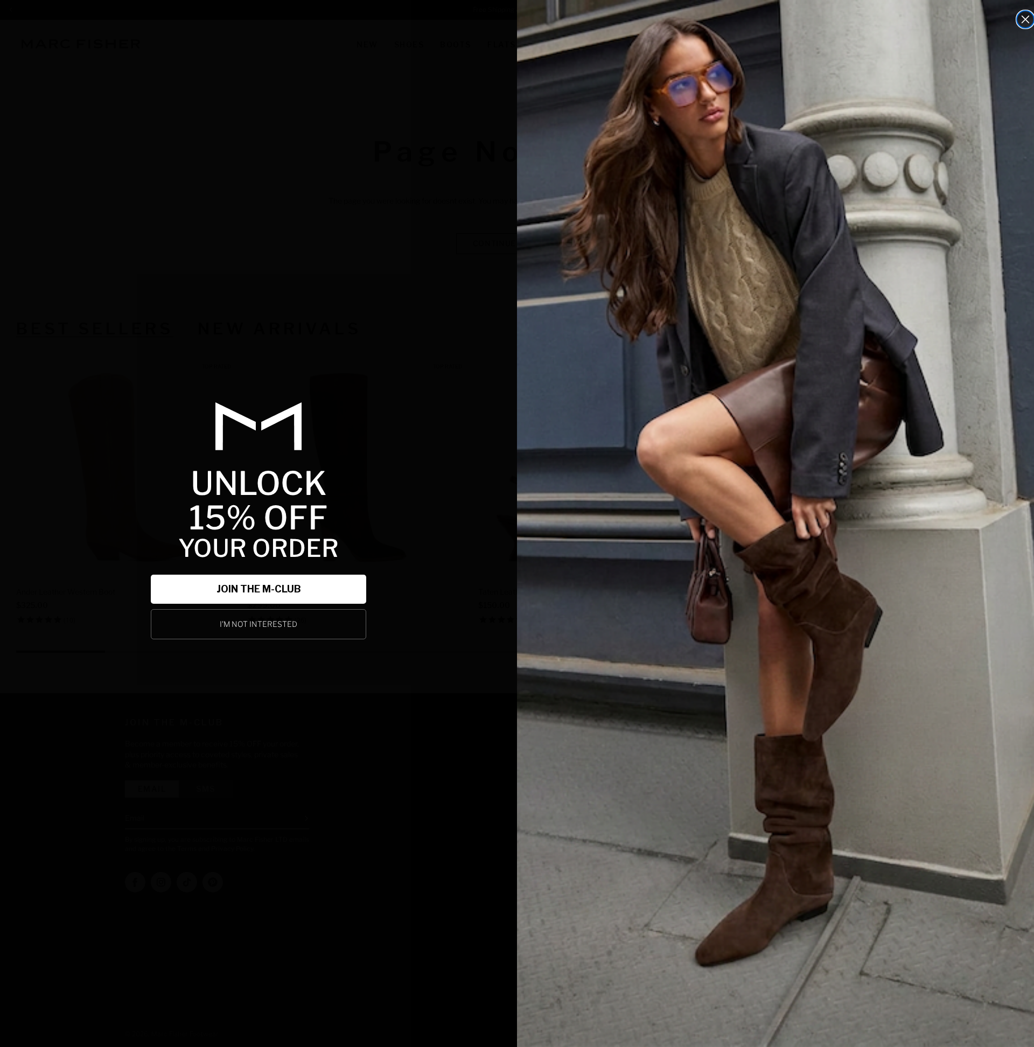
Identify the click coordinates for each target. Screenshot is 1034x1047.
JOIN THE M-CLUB (258, 589)
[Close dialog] (1025, 19)
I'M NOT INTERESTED (258, 624)
